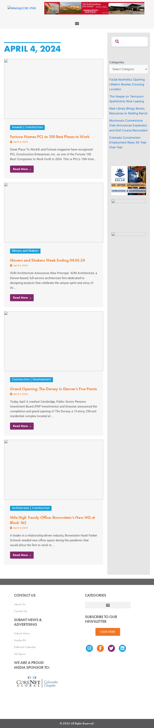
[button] (77, 23)
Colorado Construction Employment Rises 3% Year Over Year (127, 142)
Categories (116, 62)
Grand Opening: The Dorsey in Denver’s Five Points (53, 388)
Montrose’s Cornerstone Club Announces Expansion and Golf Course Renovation (128, 125)
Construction (34, 127)
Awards (17, 127)
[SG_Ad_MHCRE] (128, 213)
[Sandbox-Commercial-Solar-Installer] (128, 180)
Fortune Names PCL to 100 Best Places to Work (49, 136)
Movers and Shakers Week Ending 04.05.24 (47, 260)
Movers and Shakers (25, 251)
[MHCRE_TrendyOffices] (128, 246)
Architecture (20, 508)
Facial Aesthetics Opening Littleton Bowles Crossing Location (127, 84)
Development (41, 379)
